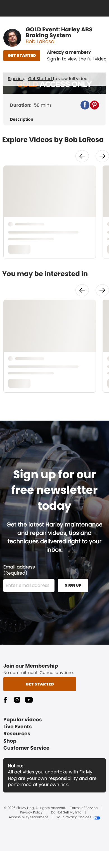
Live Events (17, 726)
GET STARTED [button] (22, 55)
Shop (9, 741)
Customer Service (26, 748)
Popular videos (22, 719)
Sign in (15, 79)
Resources (16, 733)
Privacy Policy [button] (31, 812)
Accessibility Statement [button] (28, 817)
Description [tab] (21, 119)
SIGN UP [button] (73, 585)
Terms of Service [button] (84, 808)
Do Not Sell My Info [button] (66, 812)
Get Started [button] (39, 684)
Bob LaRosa (40, 41)
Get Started (40, 79)
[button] (76, 55)
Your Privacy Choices (73, 817)
